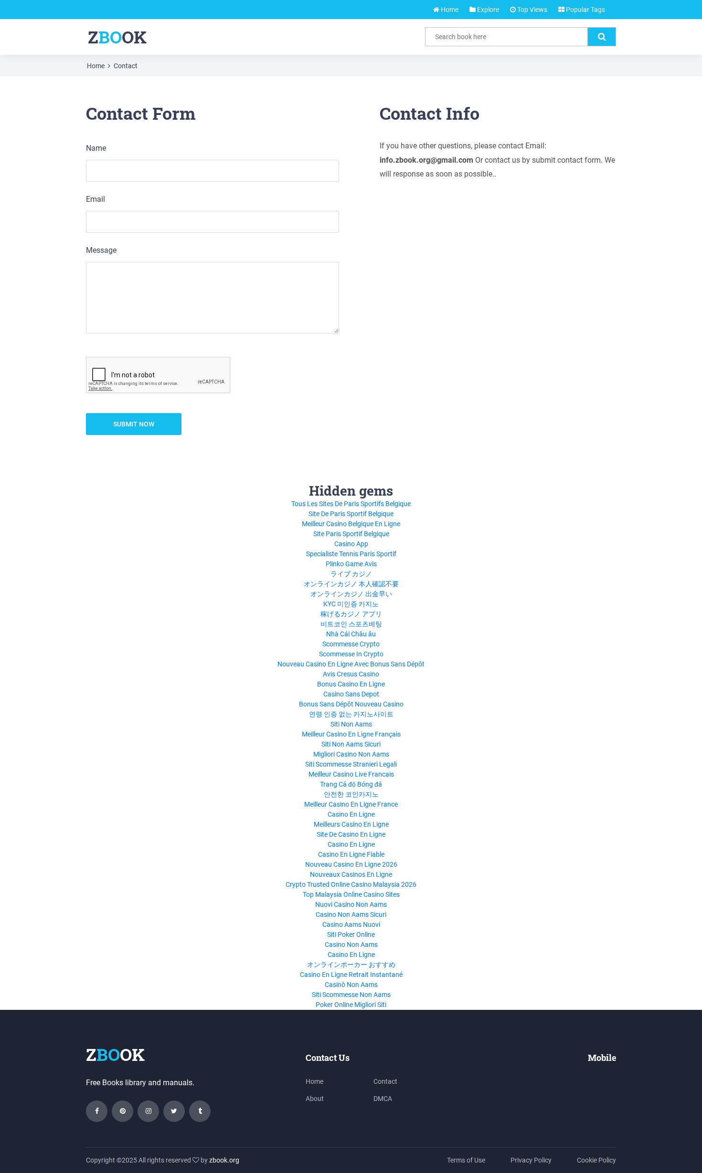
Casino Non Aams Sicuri (351, 914)
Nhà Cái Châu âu (351, 634)
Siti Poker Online (351, 934)
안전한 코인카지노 (351, 794)
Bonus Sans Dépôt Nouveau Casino (351, 704)
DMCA (382, 1098)
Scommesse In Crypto (351, 654)
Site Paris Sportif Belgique (351, 534)
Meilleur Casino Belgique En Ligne (351, 524)
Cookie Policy (596, 1160)
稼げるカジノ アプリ (351, 614)
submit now (133, 424)
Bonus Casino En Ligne (351, 684)
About (315, 1098)
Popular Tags (584, 9)
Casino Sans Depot (351, 694)
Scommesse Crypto (351, 644)
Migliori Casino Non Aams (351, 754)
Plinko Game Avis (351, 564)
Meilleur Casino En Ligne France (351, 804)
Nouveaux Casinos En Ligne (351, 874)
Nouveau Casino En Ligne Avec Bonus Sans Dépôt (351, 664)
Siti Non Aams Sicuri (351, 744)
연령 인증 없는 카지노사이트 (351, 714)
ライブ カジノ (351, 574)
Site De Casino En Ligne (351, 834)
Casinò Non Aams (351, 984)
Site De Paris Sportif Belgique (351, 514)
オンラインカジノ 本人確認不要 (351, 584)
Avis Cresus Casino (351, 674)
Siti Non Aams (351, 724)
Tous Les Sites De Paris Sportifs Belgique (351, 504)
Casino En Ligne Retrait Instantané (351, 974)
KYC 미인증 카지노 (351, 604)
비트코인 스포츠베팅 (351, 624)
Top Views (531, 9)
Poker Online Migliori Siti (351, 1004)
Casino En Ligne (351, 814)
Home (448, 9)
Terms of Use (466, 1160)
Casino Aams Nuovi (351, 924)
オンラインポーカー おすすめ (351, 964)
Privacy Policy (531, 1160)
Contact (126, 66)
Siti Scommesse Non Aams (351, 994)
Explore (487, 9)
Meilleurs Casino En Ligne (351, 824)
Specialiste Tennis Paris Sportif (351, 554)
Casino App (351, 544)
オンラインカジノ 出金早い (351, 594)
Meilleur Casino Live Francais (351, 774)
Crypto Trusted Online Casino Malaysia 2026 (351, 884)
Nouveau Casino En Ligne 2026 (351, 864)
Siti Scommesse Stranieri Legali (351, 764)
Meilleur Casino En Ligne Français (351, 734)
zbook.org (224, 1160)
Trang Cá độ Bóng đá (351, 784)
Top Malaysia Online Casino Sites (351, 894)
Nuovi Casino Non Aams (351, 904)
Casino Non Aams (351, 944)
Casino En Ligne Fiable (351, 854)
